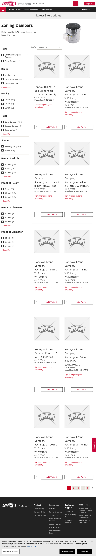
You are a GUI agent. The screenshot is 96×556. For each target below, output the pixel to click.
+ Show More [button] (6, 87)
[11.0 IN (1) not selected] (2, 238)
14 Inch (10, 197)
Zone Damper (12, 61)
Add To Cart (51, 127)
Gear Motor (11, 130)
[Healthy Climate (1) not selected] (2, 79)
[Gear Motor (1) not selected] (2, 130)
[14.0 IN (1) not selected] (2, 242)
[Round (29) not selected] (2, 150)
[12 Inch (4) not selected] (2, 217)
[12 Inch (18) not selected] (2, 193)
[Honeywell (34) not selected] (2, 83)
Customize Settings (10, 551)
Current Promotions (31, 9)
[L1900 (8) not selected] (2, 103)
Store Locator (53, 515)
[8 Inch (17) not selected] (2, 168)
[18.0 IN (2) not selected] (2, 246)
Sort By (33, 47)
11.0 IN (9, 238)
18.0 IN (9, 246)
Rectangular (13, 146)
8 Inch (9, 168)
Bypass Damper (13, 126)
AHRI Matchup (47, 9)
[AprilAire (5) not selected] (2, 75)
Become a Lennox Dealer (55, 532)
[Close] (92, 541)
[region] (48, 547)
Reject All (84, 551)
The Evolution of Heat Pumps (84, 522)
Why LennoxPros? (55, 527)
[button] (75, 3)
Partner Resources (55, 512)
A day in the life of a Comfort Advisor (85, 517)
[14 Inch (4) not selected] (2, 221)
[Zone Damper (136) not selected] (2, 122)
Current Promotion (40, 515)
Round (10, 150)
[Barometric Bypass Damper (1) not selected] (2, 55)
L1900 (9, 103)
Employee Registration (69, 521)
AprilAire (10, 75)
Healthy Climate (13, 79)
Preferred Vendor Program (55, 520)
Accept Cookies (67, 551)
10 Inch (10, 164)
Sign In (89, 3)
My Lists (86, 9)
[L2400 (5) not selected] (2, 108)
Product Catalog (15, 9)
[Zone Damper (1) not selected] (2, 61)
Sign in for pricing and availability (43, 105)
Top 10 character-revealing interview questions (85, 510)
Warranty (52, 508)
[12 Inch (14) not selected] (2, 172)
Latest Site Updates (48, 15)
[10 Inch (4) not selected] (2, 213)
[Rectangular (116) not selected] (2, 146)
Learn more (31, 546)
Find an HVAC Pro (55, 524)
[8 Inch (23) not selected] (2, 189)
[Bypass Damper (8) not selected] (2, 126)
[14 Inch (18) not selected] (2, 197)
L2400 (9, 108)
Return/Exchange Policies (70, 516)
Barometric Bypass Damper (17, 56)
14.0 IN (9, 242)
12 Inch (10, 172)
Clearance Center (39, 512)
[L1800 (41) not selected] (2, 99)
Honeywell (11, 83)
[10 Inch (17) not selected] (2, 164)
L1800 (10, 99)
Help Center (69, 511)
